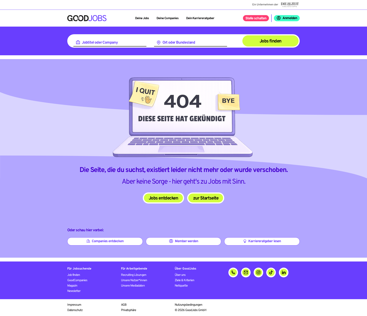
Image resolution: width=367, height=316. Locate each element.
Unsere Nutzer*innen (134, 280)
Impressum (74, 305)
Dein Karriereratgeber (200, 18)
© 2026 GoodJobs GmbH (190, 310)
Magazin (72, 286)
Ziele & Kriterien (184, 280)
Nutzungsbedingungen (188, 305)
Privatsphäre (128, 310)
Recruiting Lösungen (133, 275)
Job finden (73, 275)
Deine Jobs (142, 18)
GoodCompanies (77, 280)
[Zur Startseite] (86, 18)
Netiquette (181, 286)
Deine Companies (168, 18)
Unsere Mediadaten (133, 286)
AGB (124, 305)
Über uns (180, 275)
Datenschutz (75, 310)
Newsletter (73, 291)
